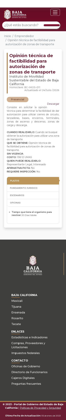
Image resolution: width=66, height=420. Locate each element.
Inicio (7, 36)
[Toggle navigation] (55, 12)
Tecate (16, 324)
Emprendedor (24, 36)
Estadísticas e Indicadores (29, 337)
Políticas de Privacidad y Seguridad (40, 407)
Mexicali (17, 301)
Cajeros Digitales (23, 378)
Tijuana (16, 306)
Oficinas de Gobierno (25, 366)
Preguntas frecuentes (26, 383)
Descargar (53, 103)
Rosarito (17, 318)
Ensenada (18, 312)
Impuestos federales (25, 353)
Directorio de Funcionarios (29, 372)
